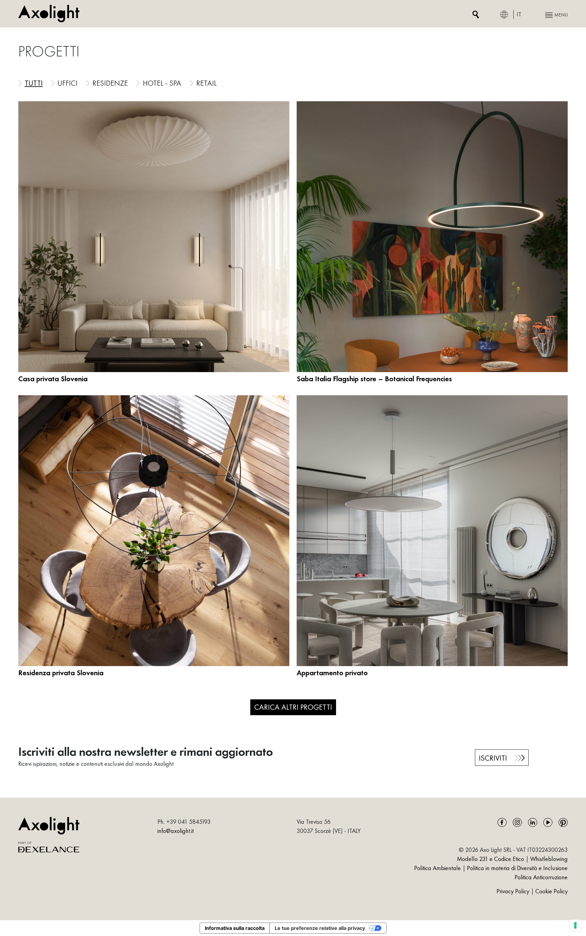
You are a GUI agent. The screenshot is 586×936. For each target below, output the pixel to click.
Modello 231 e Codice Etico (490, 859)
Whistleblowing (549, 859)
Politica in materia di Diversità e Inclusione (517, 868)
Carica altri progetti (293, 707)
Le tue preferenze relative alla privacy (320, 928)
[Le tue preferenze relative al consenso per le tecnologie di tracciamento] (575, 925)
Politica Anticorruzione (541, 877)
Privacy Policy (514, 891)
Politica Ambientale (437, 868)
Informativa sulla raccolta (235, 928)
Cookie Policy (551, 891)
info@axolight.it (175, 831)
